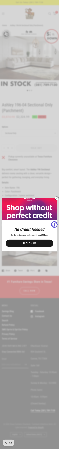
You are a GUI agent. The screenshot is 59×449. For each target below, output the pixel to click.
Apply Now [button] (29, 243)
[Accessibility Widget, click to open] (54, 224)
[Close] (57, 198)
